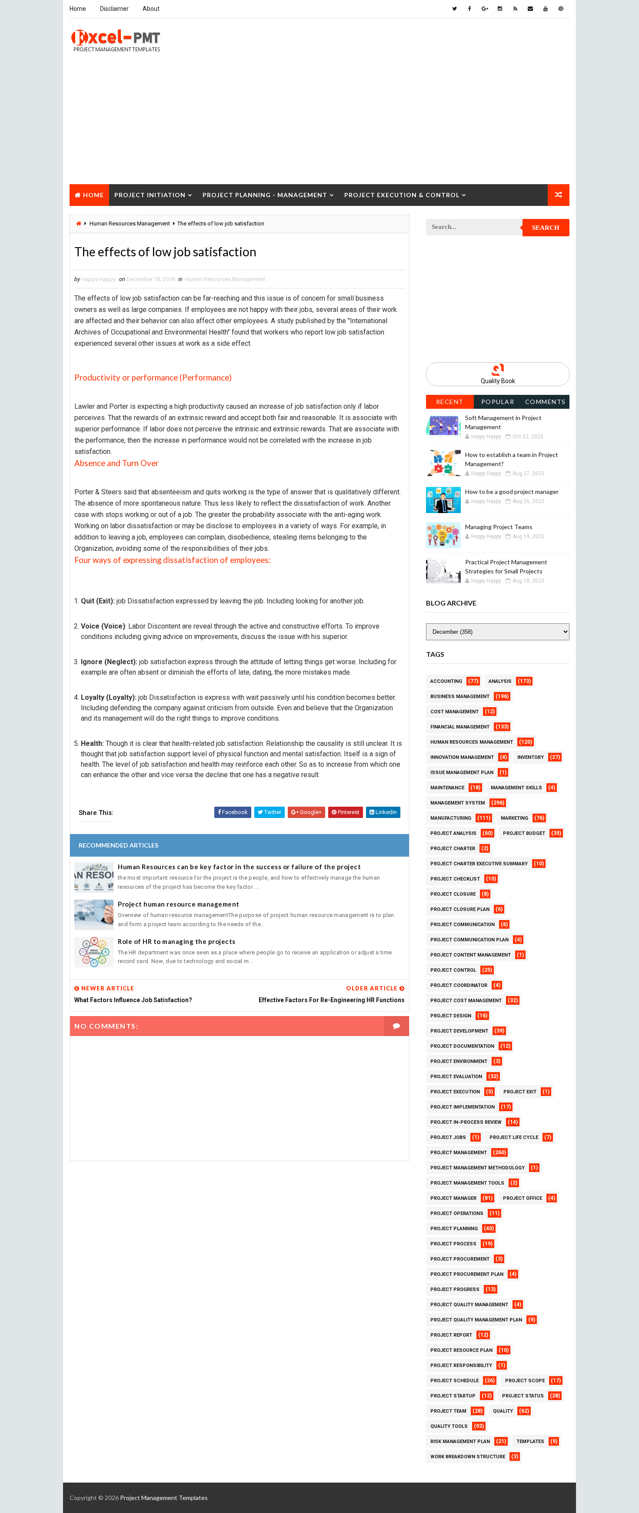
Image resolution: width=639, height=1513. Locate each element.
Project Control (453, 970)
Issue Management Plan (461, 772)
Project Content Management (470, 955)
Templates (530, 1441)
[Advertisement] (319, 123)
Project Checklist (455, 879)
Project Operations (456, 1213)
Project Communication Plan (469, 940)
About (151, 8)
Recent (450, 401)
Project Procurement (459, 1259)
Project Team (448, 1411)
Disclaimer (114, 8)
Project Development (459, 1031)
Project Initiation (150, 195)
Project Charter (452, 848)
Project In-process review (466, 1122)
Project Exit (519, 1092)
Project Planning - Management (265, 195)
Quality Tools (449, 1426)
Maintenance (447, 788)
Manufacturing (450, 818)
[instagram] (499, 8)
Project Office (522, 1198)
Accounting (446, 681)
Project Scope (525, 1381)
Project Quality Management (469, 1305)
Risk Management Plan (460, 1441)
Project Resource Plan (461, 1350)
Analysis (500, 681)
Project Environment (458, 1061)
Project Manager (453, 1198)
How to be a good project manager (512, 491)
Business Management (459, 696)
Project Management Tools (467, 1183)
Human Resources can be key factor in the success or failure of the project (239, 867)
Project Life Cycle (513, 1137)
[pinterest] (560, 8)
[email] (530, 8)
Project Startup (453, 1396)
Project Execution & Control (401, 195)
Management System (457, 803)
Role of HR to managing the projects (177, 941)
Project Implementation (462, 1107)
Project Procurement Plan (466, 1274)
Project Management (458, 1152)
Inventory (530, 757)
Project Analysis (453, 833)
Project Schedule (454, 1381)
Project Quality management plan (476, 1320)
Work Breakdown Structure (467, 1457)
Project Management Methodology (477, 1168)
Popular (498, 401)
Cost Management (454, 712)
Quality (503, 1411)
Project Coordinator (458, 985)
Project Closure (106, 216)
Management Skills (516, 788)
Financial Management (459, 727)
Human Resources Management (225, 279)
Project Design (450, 1016)
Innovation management (462, 757)
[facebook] (469, 8)
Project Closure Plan (459, 909)
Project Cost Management (466, 1000)
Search (545, 227)
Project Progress (454, 1289)
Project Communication (462, 924)
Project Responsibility (461, 1365)
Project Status (523, 1396)
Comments (545, 401)
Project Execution (455, 1092)
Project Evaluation (456, 1076)
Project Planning (454, 1229)
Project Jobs (448, 1137)
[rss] (515, 8)
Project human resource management (179, 904)
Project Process (453, 1244)
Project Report (451, 1335)
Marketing (514, 818)
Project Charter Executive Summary (479, 864)
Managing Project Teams (498, 526)
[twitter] (454, 8)
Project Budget (524, 833)
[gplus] (484, 8)
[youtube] (545, 8)
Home (78, 8)
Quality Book (498, 380)
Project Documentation (462, 1046)
